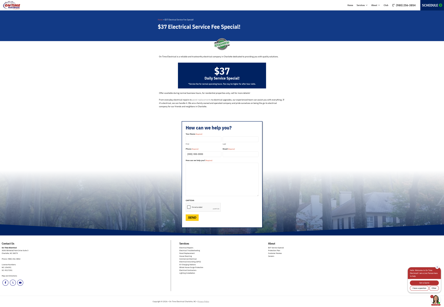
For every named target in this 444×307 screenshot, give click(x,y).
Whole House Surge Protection (191, 267)
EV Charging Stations (187, 264)
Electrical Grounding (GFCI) (190, 262)
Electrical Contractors (187, 270)
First (187, 144)
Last (224, 144)
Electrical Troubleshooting (189, 250)
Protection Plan (274, 250)
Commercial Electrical (188, 259)
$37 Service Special (276, 248)
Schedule (430, 5)
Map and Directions (9, 276)
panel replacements (201, 99)
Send (192, 217)
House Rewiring (185, 256)
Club (386, 5)
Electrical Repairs (186, 248)
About (374, 5)
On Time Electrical (14, 5)
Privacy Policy (203, 301)
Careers (271, 256)
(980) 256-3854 (406, 5)
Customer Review (275, 253)
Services (361, 5)
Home (350, 5)
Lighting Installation (187, 273)
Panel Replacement (187, 253)
